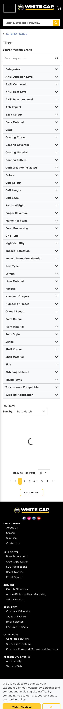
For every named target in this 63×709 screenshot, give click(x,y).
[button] (12, 523)
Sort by (7, 411)
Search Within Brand (17, 49)
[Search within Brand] (56, 58)
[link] (10, 481)
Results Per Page (24, 472)
